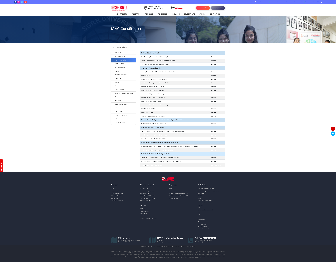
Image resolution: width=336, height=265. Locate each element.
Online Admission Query (117, 193)
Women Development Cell (147, 191)
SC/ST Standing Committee (147, 198)
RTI (198, 217)
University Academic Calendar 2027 (178, 193)
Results (171, 191)
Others (202, 14)
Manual (117, 82)
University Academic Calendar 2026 (178, 195)
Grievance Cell (144, 188)
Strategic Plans (119, 63)
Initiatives (117, 108)
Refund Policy (114, 198)
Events (170, 188)
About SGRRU (121, 14)
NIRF (199, 207)
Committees (118, 78)
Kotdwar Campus (202, 226)
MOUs (116, 119)
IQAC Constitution (120, 60)
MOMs (117, 71)
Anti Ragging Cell (144, 193)
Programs (136, 14)
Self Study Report (120, 67)
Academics (162, 14)
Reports (117, 97)
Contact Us (215, 14)
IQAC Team (118, 111)
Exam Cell (308, 2)
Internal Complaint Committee (148, 195)
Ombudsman (143, 213)
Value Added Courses (121, 104)
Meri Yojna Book (202, 224)
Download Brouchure (117, 200)
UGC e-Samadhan (299, 2)
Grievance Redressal (145, 200)
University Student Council (205, 200)
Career (279, 2)
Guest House (201, 219)
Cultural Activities (173, 198)
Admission (149, 14)
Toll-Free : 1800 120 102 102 (205, 238)
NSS (199, 212)
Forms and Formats (121, 115)
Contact (200, 198)
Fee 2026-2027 (217, 8)
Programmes (114, 191)
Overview (113, 188)
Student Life (189, 14)
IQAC (259, 2)
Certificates (118, 86)
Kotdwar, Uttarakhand (164, 242)
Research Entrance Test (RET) (148, 218)
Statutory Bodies (144, 211)
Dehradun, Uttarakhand (125, 242)
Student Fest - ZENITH (204, 229)
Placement (266, 2)
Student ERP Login (318, 2)
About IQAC (118, 52)
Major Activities (119, 89)
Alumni (142, 216)
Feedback (118, 100)
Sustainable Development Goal (206, 210)
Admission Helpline (154, 6)
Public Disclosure (287, 2)
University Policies (120, 122)
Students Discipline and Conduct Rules (208, 191)
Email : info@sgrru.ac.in (202, 242)
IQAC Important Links (121, 74)
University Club (202, 203)
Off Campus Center (145, 209)
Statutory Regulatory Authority (124, 93)
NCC (199, 214)
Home (112, 47)
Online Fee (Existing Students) (206, 188)
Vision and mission (120, 56)
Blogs (199, 221)
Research (272, 2)
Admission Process (116, 195)
